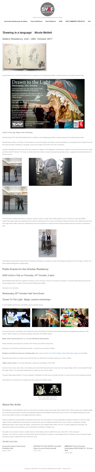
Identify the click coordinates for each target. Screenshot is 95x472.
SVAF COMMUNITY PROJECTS (75, 21)
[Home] (47, 9)
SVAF (60, 21)
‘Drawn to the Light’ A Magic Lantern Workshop (58, 353)
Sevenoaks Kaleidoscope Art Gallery (15, 21)
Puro (69, 468)
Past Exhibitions (51, 21)
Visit (89, 21)
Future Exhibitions (36, 21)
